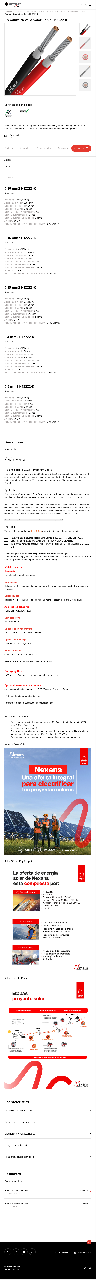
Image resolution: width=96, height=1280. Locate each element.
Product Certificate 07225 (16, 1191)
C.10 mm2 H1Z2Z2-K (20, 188)
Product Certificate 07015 (16, 1204)
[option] (11, 113)
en (85, 1268)
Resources (63, 148)
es (90, 1268)
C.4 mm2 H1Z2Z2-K (19, 337)
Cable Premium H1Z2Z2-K (74, 11)
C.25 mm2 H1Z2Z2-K (20, 287)
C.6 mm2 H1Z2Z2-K (19, 386)
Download (84, 1191)
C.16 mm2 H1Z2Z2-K (20, 238)
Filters (7, 167)
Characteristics (44, 148)
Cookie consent (12, 1269)
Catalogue (8, 11)
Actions (8, 160)
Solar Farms (54, 11)
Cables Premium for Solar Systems (31, 11)
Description (25, 148)
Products (8, 148)
